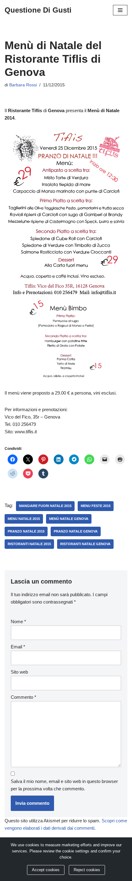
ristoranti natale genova (85, 544)
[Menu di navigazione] (120, 10)
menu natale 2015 (24, 519)
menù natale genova (68, 519)
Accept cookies (46, 870)
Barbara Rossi (23, 85)
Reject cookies (87, 870)
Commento (23, 697)
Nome (18, 621)
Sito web (19, 672)
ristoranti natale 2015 (29, 544)
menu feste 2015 (96, 506)
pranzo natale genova (76, 531)
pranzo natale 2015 (26, 531)
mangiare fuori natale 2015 (45, 506)
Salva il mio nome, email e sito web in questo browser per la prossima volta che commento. (64, 785)
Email (18, 646)
